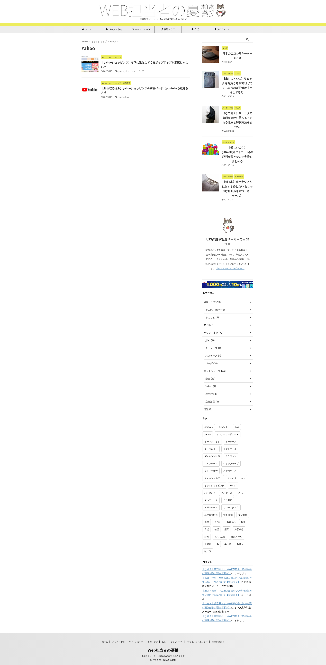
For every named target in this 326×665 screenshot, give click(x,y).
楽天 (226, 529)
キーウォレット (212, 441)
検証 (216, 529)
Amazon (208, 427)
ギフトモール (230, 449)
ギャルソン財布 (212, 456)
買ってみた (219, 536)
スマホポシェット (236, 478)
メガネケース (211, 507)
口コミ (217, 522)
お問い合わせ (218, 642)
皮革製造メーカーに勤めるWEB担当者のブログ (163, 656)
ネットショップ (142, 29)
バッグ (233, 485)
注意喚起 (238, 529)
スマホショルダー (213, 478)
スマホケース (230, 470)
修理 (206, 522)
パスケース (226, 492)
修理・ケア (169, 29)
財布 (206, 536)
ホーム (88, 29)
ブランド (242, 492)
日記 (196, 29)
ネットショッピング (134, 71)
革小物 (227, 544)
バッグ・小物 (115, 29)
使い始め (242, 514)
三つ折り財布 (211, 514)
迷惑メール (236, 536)
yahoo (121, 71)
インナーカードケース (227, 434)
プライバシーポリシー (197, 642)
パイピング (209, 492)
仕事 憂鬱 (228, 514)
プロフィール (223, 29)
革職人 (240, 544)
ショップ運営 (211, 470)
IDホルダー (224, 427)
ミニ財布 (227, 500)
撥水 (243, 522)
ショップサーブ (231, 463)
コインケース (211, 463)
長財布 (207, 544)
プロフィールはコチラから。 (230, 268)
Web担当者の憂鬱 (163, 650)
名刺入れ (231, 522)
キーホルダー (211, 449)
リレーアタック (231, 507)
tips (127, 97)
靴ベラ (207, 551)
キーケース (231, 441)
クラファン (231, 456)
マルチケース (211, 500)
